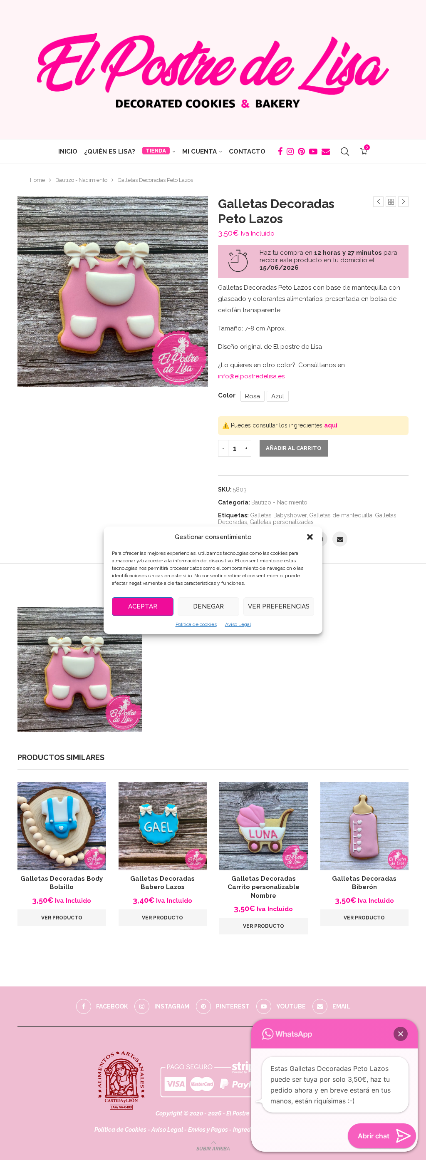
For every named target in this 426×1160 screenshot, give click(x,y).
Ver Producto (61, 918)
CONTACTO (247, 151)
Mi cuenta (199, 151)
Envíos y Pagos (208, 1129)
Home (37, 180)
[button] (310, 537)
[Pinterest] (301, 151)
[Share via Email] (339, 539)
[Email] (326, 151)
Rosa (252, 396)
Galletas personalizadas (282, 522)
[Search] (345, 151)
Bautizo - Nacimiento (81, 180)
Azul (277, 396)
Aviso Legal (238, 624)
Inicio (67, 151)
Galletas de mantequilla (340, 515)
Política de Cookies (120, 1129)
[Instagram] (290, 151)
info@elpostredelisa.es (251, 376)
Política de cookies (196, 624)
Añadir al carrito (294, 448)
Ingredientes (250, 1129)
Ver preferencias (279, 606)
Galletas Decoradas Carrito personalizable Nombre (264, 887)
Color (226, 395)
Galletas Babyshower (278, 515)
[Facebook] (280, 151)
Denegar (208, 606)
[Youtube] (313, 151)
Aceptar (142, 606)
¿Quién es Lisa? (109, 151)
